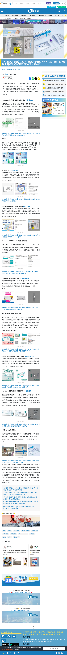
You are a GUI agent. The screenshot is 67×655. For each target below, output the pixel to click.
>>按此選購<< (30, 100)
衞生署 (32, 534)
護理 (4, 537)
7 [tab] (30, 22)
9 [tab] (33, 22)
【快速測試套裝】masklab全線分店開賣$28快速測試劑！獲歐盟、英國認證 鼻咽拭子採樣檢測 (20, 489)
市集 (31, 632)
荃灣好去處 (26, 634)
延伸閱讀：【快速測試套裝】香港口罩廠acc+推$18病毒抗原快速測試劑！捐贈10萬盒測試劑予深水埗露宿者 (21, 425)
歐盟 (10, 537)
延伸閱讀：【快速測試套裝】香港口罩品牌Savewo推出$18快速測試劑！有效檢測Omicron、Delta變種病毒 (20, 386)
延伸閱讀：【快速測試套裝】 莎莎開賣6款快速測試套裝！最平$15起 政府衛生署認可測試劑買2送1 (20, 308)
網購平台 (16, 537)
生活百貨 (17, 69)
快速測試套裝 (26, 531)
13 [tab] (31, 24)
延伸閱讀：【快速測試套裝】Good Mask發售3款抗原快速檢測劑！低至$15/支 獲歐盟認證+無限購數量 (20, 272)
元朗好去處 (59, 632)
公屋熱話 (16, 18)
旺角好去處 (34, 634)
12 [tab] (38, 22)
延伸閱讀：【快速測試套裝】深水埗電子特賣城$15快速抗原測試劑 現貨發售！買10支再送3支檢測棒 (21, 461)
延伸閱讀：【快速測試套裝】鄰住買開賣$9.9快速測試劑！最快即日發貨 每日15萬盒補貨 (21, 200)
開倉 (34, 632)
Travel (15, 3)
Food (21, 3)
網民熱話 (25, 639)
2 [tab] (31, 20)
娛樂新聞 (22, 18)
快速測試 (35, 531)
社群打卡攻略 (63, 6)
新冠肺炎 (16, 531)
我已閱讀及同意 (54, 648)
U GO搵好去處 (52, 6)
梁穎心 (6, 74)
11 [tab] (36, 22)
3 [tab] (33, 20)
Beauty (27, 3)
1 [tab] (30, 20)
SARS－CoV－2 (23, 534)
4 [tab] (35, 20)
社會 (40, 634)
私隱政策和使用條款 (7, 649)
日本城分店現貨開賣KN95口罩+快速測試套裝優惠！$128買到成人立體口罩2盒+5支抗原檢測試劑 (20, 502)
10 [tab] (35, 22)
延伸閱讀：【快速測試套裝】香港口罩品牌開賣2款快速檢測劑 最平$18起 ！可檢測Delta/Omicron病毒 (21, 134)
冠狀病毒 (13, 534)
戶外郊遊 (52, 634)
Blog (34, 3)
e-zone (39, 3)
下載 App (57, 3)
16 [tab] (36, 24)
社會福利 (58, 634)
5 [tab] (36, 20)
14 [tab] (33, 24)
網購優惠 (5, 534)
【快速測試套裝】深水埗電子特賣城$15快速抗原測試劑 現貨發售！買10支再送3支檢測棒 (20, 498)
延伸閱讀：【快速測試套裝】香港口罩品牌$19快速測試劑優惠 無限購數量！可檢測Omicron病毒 (21, 236)
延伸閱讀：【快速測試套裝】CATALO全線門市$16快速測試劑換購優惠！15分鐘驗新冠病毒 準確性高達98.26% (20, 350)
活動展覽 (26, 632)
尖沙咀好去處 (41, 632)
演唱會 (7, 15)
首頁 (3, 69)
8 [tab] (31, 22)
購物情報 (9, 69)
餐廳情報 (45, 634)
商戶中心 (49, 3)
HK (10, 3)
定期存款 (29, 18)
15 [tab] (35, 24)
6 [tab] (38, 20)
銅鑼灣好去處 (50, 632)
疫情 (10, 531)
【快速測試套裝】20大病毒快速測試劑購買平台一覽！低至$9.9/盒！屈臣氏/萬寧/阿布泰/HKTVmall (20, 493)
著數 (4, 531)
